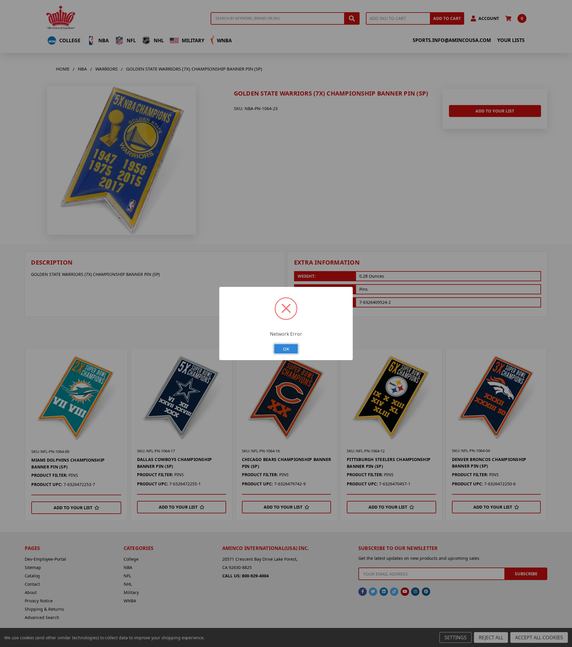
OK (286, 349)
